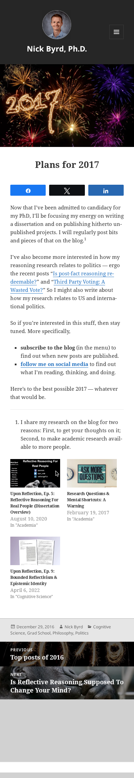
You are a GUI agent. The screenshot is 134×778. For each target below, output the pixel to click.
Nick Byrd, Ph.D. (57, 48)
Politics (82, 633)
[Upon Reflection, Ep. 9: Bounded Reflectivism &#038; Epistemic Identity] (35, 551)
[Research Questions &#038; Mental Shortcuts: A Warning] (92, 473)
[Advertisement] (67, 730)
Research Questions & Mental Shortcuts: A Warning (88, 500)
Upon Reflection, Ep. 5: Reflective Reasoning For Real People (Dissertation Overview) (34, 503)
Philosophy (63, 633)
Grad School (39, 633)
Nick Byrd (74, 627)
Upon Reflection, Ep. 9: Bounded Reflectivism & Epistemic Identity (33, 577)
